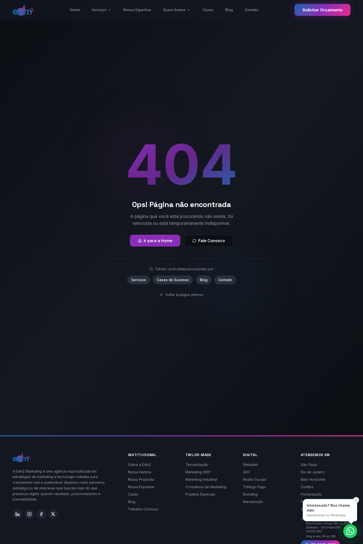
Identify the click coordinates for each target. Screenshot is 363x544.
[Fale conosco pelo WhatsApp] (350, 531)
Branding (250, 494)
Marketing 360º (198, 472)
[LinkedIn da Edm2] (17, 514)
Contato (252, 10)
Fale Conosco (211, 240)
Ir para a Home (158, 240)
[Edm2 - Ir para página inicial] (23, 10)
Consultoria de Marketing (205, 487)
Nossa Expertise (137, 10)
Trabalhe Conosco (143, 509)
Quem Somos (174, 10)
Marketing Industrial (201, 479)
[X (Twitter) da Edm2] (53, 514)
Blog (229, 10)
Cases (207, 10)
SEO (246, 472)
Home (75, 10)
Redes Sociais (254, 479)
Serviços (99, 10)
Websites (250, 464)
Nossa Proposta (141, 479)
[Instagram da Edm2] (29, 514)
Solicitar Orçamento (322, 9)
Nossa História (139, 472)
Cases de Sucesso (173, 280)
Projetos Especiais (200, 494)
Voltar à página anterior (184, 295)
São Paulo (309, 464)
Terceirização (196, 464)
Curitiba (307, 487)
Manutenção (253, 502)
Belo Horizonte (313, 479)
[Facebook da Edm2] (41, 514)
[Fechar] (356, 500)
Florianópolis (311, 494)
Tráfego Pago (254, 487)
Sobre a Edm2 (139, 464)
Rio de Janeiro (313, 472)
